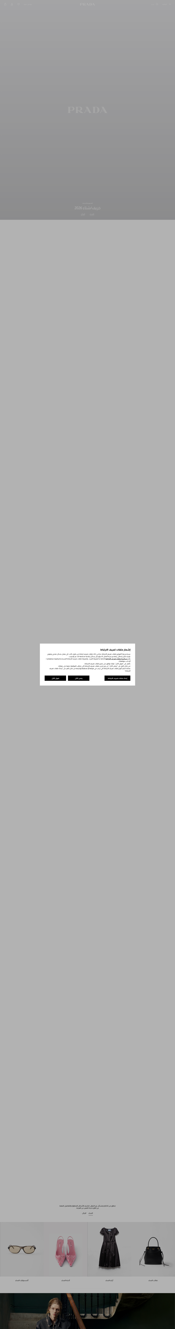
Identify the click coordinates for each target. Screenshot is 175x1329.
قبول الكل (55, 678)
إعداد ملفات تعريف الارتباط (117, 678)
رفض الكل (78, 678)
